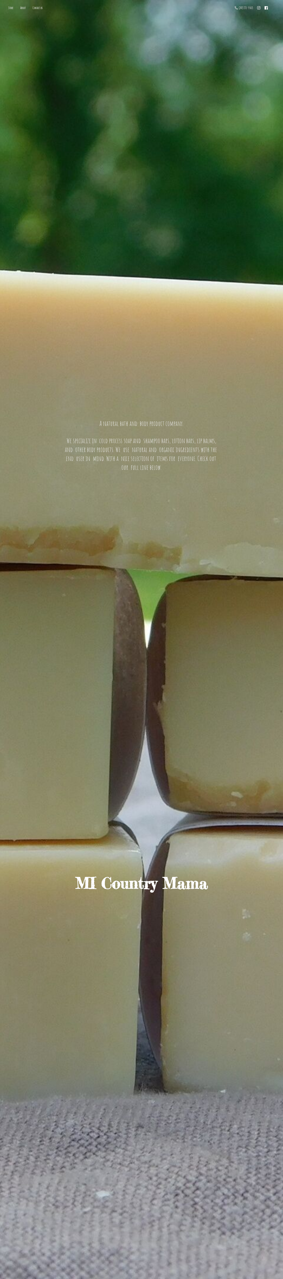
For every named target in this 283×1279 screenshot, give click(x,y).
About (23, 8)
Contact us (38, 8)
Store (10, 8)
